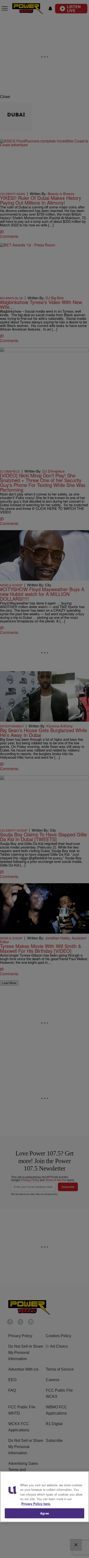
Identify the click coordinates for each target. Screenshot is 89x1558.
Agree (44, 1513)
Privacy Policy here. (36, 1503)
